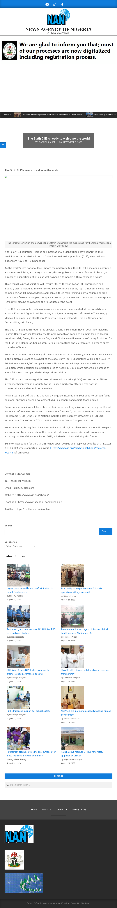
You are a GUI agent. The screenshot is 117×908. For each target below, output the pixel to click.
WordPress (85, 903)
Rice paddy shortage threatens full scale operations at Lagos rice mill (41, 115)
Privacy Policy (33, 903)
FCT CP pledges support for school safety (28, 711)
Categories (11, 542)
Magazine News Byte (61, 903)
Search (8, 525)
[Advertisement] (58, 88)
